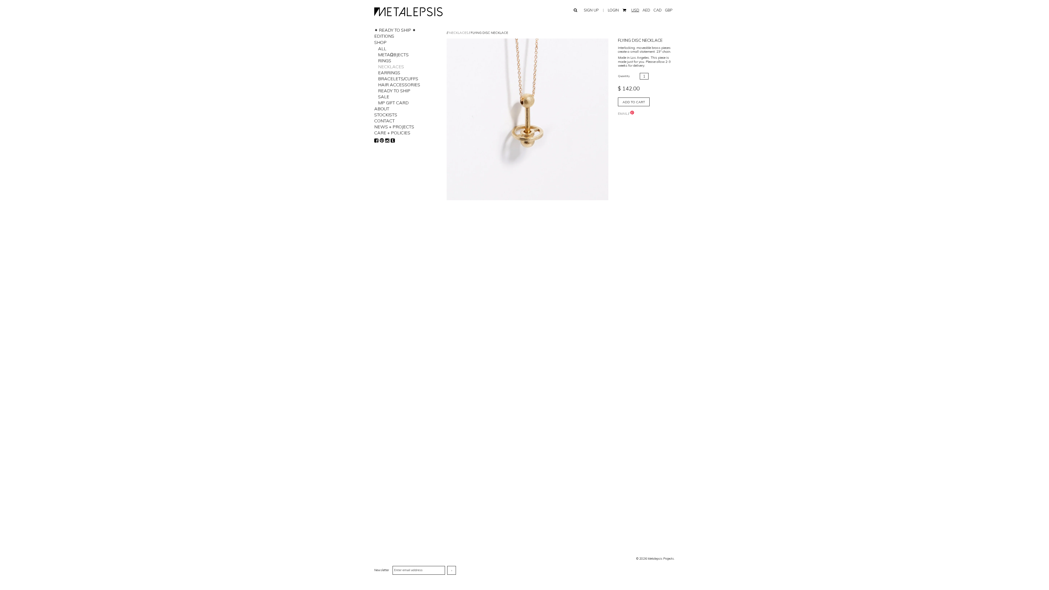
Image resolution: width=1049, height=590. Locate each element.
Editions (384, 36)
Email (622, 113)
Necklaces (458, 33)
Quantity (624, 76)
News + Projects (394, 126)
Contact (384, 120)
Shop (380, 42)
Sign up (591, 10)
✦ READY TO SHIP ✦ (395, 30)
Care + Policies (392, 132)
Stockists (385, 114)
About (381, 108)
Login (613, 10)
